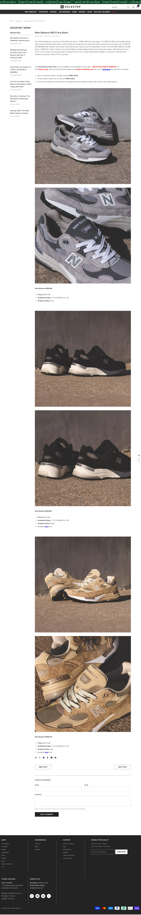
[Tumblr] (48, 757)
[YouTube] (43, 896)
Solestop (18, 21)
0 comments (56, 36)
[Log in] (133, 7)
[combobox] (119, 7)
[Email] (55, 757)
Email (86, 785)
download (106, 69)
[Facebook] (36, 757)
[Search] (121, 7)
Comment (38, 794)
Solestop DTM (43, 883)
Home (11, 21)
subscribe (121, 852)
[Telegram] (51, 757)
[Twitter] (40, 757)
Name (37, 785)
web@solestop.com (36, 888)
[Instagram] (37, 896)
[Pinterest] (44, 757)
